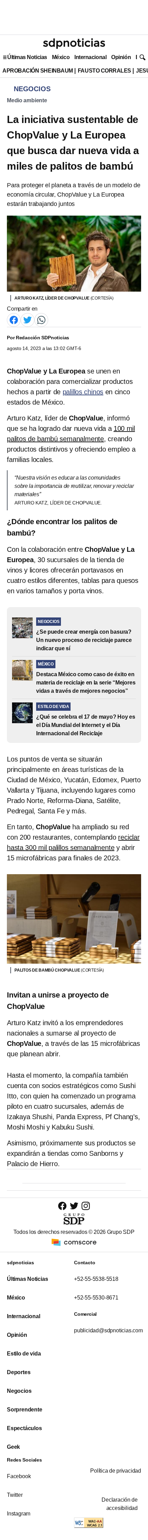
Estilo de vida (24, 1354)
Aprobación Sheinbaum (37, 71)
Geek (13, 1447)
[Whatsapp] (41, 319)
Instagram (18, 1514)
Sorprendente (24, 1410)
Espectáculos (24, 1428)
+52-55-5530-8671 (96, 1298)
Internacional (90, 57)
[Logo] (74, 43)
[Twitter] (27, 319)
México (61, 57)
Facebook (19, 1476)
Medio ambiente (27, 100)
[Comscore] (74, 1242)
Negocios (19, 1391)
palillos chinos (83, 392)
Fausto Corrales (104, 71)
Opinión (121, 57)
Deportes (18, 1372)
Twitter (15, 1495)
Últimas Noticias (27, 57)
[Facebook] (14, 319)
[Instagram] (86, 1205)
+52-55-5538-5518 (96, 1279)
